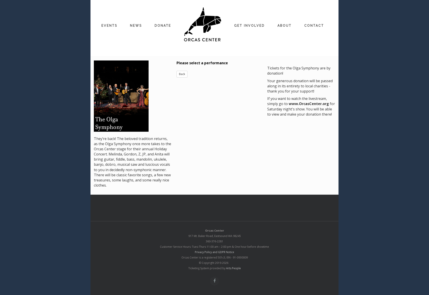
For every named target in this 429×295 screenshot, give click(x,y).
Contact (314, 25)
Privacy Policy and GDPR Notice (214, 252)
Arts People (233, 268)
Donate (163, 25)
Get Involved (249, 25)
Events (109, 25)
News (136, 25)
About (285, 25)
